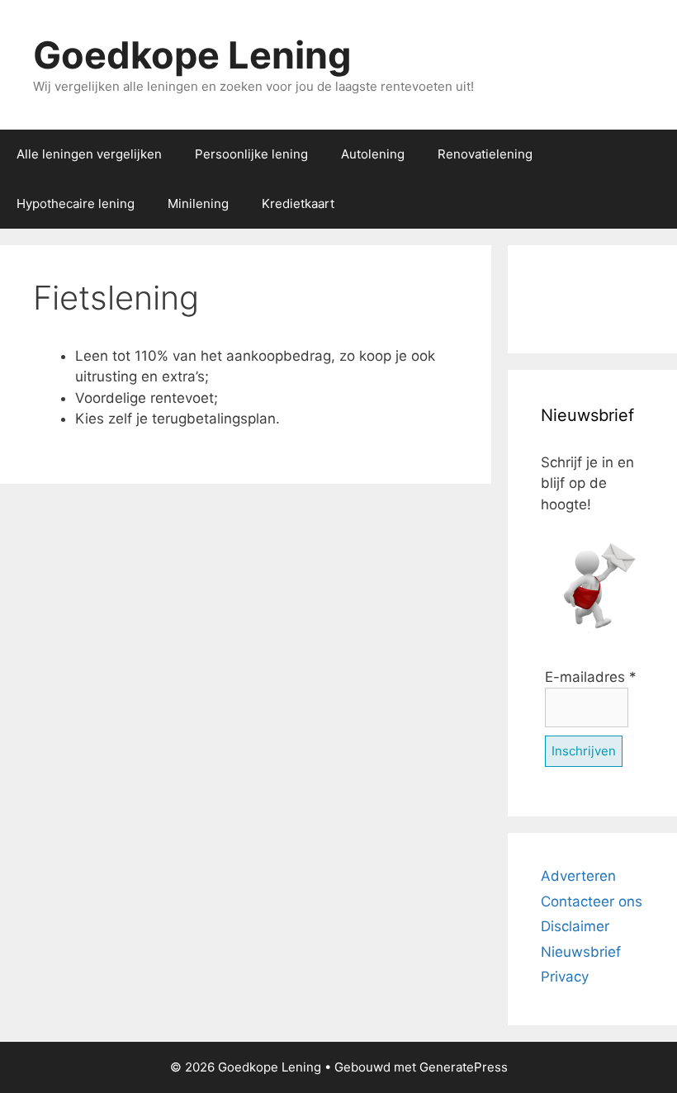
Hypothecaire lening (76, 203)
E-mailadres (591, 677)
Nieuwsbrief (581, 952)
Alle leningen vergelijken (89, 154)
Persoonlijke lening (251, 154)
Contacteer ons (591, 901)
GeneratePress (463, 1067)
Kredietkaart (298, 203)
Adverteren (578, 876)
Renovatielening (485, 154)
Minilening (198, 203)
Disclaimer (575, 926)
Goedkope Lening (192, 55)
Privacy (565, 976)
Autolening (373, 154)
